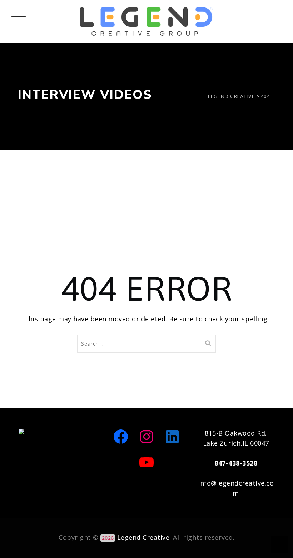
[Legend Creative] (146, 21)
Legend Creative (143, 537)
